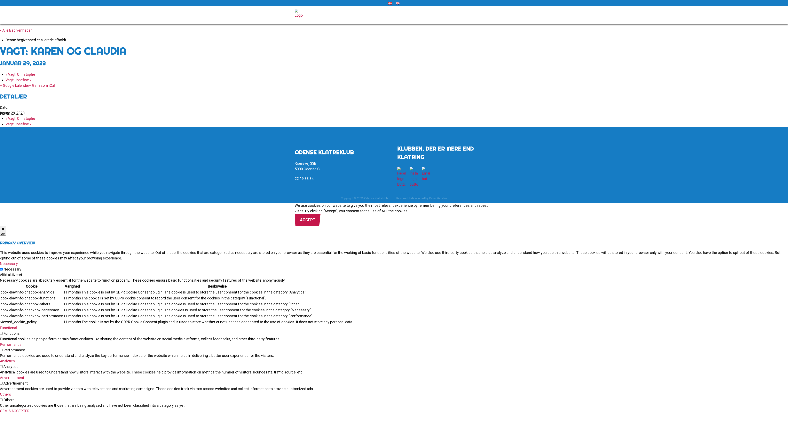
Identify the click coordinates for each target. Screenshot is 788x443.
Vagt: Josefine (18, 80)
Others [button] (5, 394)
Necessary (12, 269)
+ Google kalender (14, 85)
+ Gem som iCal (42, 85)
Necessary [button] (9, 263)
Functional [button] (8, 328)
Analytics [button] (7, 361)
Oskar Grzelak (438, 198)
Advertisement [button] (12, 378)
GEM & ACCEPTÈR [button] (15, 411)
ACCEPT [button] (307, 219)
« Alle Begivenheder (16, 30)
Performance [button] (11, 344)
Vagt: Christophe (20, 74)
